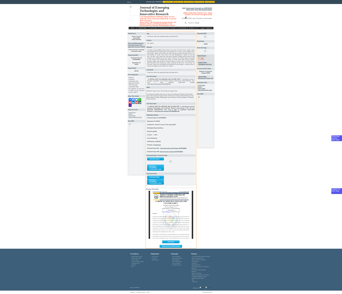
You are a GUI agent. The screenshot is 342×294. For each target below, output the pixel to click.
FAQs (202, 28)
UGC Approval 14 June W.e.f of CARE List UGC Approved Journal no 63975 (136, 90)
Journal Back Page (133, 86)
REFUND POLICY (196, 265)
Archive (130, 114)
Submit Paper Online (136, 258)
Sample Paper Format (136, 256)
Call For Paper (154, 28)
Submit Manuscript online (135, 117)
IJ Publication (157, 145)
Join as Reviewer (176, 256)
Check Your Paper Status (137, 261)
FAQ (132, 266)
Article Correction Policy (197, 258)
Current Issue (182, 28)
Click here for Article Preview (171, 246)
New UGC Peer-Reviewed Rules (199, 10)
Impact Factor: (201, 55)
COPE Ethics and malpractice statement (198, 270)
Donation (133, 265)
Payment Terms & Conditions (199, 260)
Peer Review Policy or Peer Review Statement (200, 267)
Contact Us (209, 28)
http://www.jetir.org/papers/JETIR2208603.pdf (159, 84)
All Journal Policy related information (201, 256)
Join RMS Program (176, 265)
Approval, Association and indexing (200, 275)
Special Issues (155, 260)
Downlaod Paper (154, 159)
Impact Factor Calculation (198, 278)
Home (132, 28)
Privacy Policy (195, 261)
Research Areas (164, 28)
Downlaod (171, 242)
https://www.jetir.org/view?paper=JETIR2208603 (173, 148)
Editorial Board (175, 260)
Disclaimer (194, 263)
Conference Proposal (177, 258)
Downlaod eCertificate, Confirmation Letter (133, 79)
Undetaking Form (135, 263)
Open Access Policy (196, 273)
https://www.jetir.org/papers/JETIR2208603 (171, 151)
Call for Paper (132, 115)
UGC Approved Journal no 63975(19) (197, 8)
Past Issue (154, 258)
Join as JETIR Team (177, 261)
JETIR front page (133, 85)
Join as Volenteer (176, 263)
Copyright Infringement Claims (199, 276)
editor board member (134, 83)
